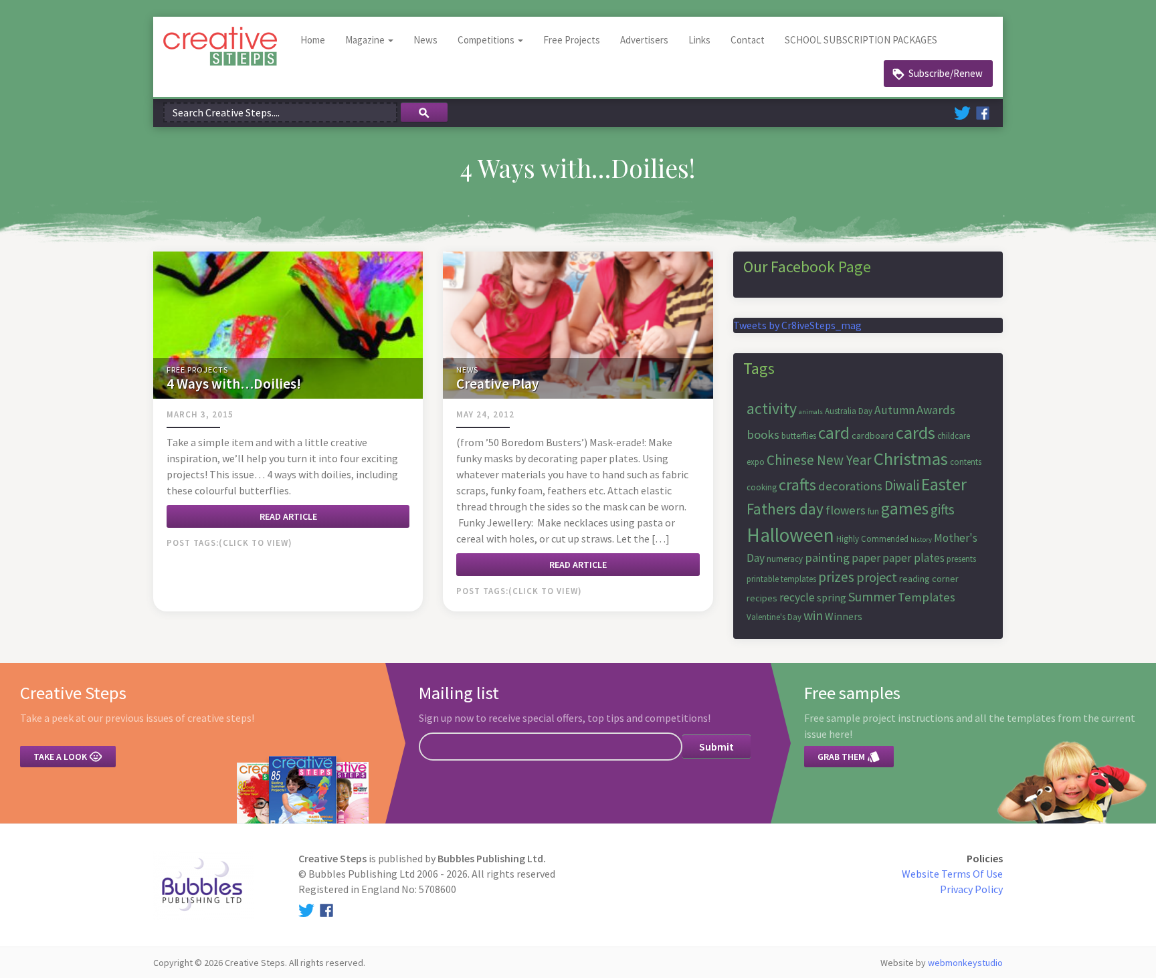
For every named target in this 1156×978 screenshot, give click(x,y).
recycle (797, 597)
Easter (944, 484)
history (921, 539)
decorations (850, 486)
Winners (843, 616)
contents (965, 462)
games (905, 508)
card (834, 433)
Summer (872, 596)
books (763, 434)
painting (827, 557)
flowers (846, 510)
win (813, 615)
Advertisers (644, 39)
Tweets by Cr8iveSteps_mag (797, 325)
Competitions (487, 39)
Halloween (790, 534)
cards (915, 432)
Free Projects (571, 39)
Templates (926, 597)
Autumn (894, 410)
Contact (748, 39)
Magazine (366, 39)
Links (699, 39)
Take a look (67, 756)
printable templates (781, 579)
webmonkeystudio (965, 963)
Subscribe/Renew (945, 73)
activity (772, 408)
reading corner (929, 579)
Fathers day (785, 508)
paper (866, 558)
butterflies (798, 436)
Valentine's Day (774, 617)
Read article (288, 516)
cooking (762, 487)
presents (961, 559)
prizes (836, 577)
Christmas (911, 459)
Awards (936, 409)
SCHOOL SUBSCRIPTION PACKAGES (861, 39)
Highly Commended (872, 539)
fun (873, 511)
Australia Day (848, 411)
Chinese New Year (819, 460)
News (425, 39)
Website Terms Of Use (952, 873)
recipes (762, 598)
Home (312, 39)
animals (811, 411)
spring (831, 597)
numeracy (785, 559)
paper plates (913, 558)
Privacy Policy (971, 889)
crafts (797, 484)
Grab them (848, 756)
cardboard (873, 435)
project (876, 577)
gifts (943, 509)
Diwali (901, 485)
